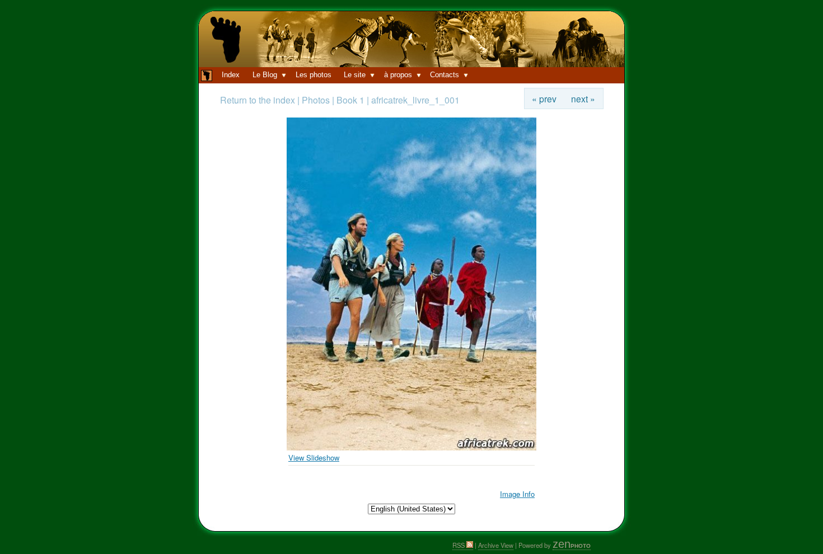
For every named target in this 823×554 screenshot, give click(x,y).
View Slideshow (313, 457)
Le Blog (264, 75)
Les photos (313, 75)
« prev (544, 98)
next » (583, 98)
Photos (317, 99)
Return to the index (257, 99)
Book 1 (350, 99)
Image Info (517, 494)
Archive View (495, 545)
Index (231, 75)
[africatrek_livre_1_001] (411, 447)
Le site (355, 75)
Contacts (444, 75)
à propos (398, 75)
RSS (459, 545)
